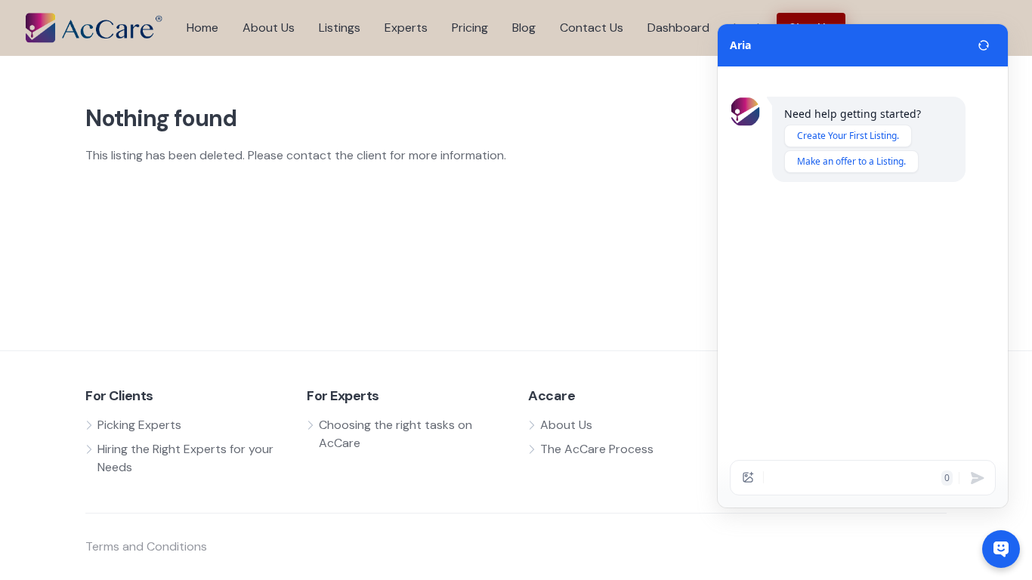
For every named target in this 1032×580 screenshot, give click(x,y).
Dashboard (678, 27)
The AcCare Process (596, 449)
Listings (339, 27)
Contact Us (591, 27)
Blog (524, 27)
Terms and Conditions (146, 546)
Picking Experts (139, 425)
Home (202, 27)
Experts (406, 27)
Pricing (470, 27)
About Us (269, 27)
